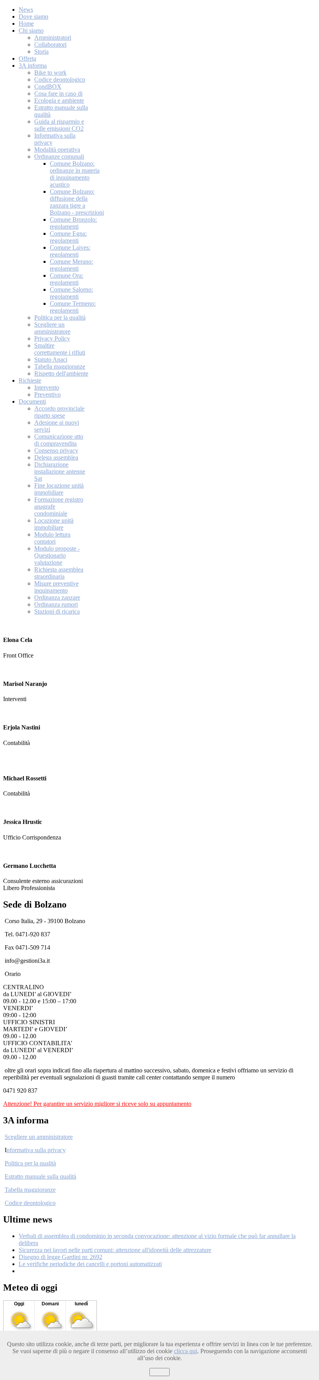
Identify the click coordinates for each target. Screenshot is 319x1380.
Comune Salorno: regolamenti (71, 293)
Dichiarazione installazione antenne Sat (59, 471)
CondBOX (47, 86)
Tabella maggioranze (59, 366)
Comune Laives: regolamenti (70, 251)
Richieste (30, 380)
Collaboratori (50, 44)
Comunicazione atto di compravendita (58, 440)
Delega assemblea (56, 457)
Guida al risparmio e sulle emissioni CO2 (59, 125)
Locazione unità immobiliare (54, 524)
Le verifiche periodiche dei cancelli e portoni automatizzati (90, 1264)
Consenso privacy (56, 450)
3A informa (33, 65)
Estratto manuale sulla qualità (40, 1176)
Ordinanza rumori (56, 604)
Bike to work (50, 72)
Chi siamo (31, 30)
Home (26, 23)
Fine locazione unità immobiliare (59, 489)
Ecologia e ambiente (59, 100)
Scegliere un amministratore (52, 328)
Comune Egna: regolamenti (68, 237)
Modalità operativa (57, 149)
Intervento (46, 387)
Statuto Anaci (50, 359)
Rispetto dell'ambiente (61, 373)
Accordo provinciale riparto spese (59, 412)
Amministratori (52, 37)
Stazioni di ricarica (57, 611)
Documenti (32, 401)
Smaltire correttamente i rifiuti (59, 349)
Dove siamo (33, 16)
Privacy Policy (52, 338)
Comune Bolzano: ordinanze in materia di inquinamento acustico (75, 174)
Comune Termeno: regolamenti (73, 307)
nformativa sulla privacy (36, 1150)
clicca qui (185, 1351)
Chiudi (159, 1372)
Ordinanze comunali (59, 156)
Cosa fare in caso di (58, 93)
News (26, 9)
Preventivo (47, 394)
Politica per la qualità (60, 317)
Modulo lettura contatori (52, 538)
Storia (41, 51)
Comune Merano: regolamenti (71, 265)
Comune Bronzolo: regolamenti (73, 223)
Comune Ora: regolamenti (66, 279)
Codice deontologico (59, 79)
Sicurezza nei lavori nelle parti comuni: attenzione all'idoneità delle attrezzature (115, 1250)
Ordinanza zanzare (57, 597)
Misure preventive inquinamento (56, 587)
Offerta (27, 58)
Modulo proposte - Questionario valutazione (57, 555)
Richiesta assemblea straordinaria (58, 573)
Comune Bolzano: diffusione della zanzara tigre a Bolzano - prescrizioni (77, 202)
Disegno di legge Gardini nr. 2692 (60, 1257)
